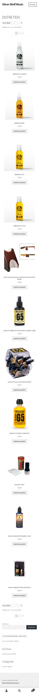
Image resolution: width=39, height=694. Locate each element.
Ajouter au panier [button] (19, 82)
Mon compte (6, 690)
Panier (30, 689)
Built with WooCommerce (10, 683)
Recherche (19, 690)
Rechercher (5, 624)
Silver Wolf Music (12, 4)
